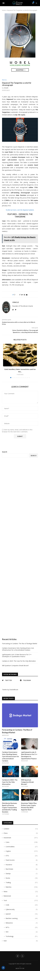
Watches (4, 79)
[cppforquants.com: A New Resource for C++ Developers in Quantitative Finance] (29, 744)
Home (4, 10)
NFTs (22, 927)
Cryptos (22, 851)
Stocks (22, 878)
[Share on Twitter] (22, 295)
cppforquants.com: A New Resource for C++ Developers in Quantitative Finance (16, 656)
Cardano (21, 829)
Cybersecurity (22, 909)
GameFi (22, 914)
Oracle (6, 88)
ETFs (22, 856)
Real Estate (22, 869)
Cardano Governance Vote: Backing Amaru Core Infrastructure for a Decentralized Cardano (18, 649)
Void (21, 941)
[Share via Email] (26, 295)
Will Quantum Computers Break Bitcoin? (15, 665)
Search (4, 452)
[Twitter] (17, 956)
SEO (22, 932)
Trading (22, 882)
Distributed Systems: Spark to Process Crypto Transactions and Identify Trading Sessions (9, 807)
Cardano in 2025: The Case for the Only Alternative (19, 661)
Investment (21, 838)
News (21, 891)
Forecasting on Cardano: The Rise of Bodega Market (19, 643)
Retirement (21, 896)
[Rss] (22, 956)
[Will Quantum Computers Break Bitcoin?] (29, 771)
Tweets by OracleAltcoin (10, 690)
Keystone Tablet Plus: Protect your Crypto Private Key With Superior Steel (29, 806)
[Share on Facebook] (19, 295)
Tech (21, 900)
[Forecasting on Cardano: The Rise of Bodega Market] (20, 715)
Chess (21, 833)
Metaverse (22, 923)
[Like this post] (16, 295)
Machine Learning (22, 918)
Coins (22, 842)
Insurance (22, 865)
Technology (22, 936)
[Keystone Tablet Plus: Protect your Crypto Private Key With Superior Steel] (29, 794)
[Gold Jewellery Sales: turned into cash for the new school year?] (20, 355)
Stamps (22, 873)
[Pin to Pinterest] (24, 295)
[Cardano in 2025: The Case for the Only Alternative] (10, 771)
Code (22, 905)
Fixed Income (22, 860)
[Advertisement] (20, 548)
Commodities (22, 847)
